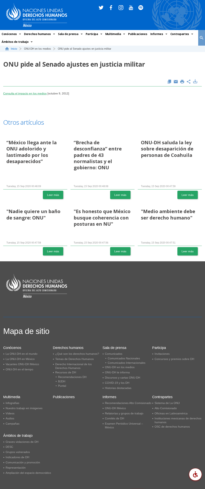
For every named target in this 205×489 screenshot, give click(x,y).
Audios (10, 418)
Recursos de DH (65, 372)
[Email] (176, 82)
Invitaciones (162, 353)
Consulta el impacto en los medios (25, 93)
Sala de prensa (68, 34)
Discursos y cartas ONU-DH (122, 377)
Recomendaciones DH (72, 377)
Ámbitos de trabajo (15, 42)
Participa (92, 34)
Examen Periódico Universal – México (124, 425)
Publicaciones (137, 34)
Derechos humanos (37, 34)
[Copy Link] (169, 82)
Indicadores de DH (17, 457)
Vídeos (10, 413)
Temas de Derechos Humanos (74, 359)
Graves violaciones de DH (22, 441)
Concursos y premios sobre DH (174, 359)
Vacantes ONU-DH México (22, 364)
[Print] (182, 82)
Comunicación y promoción (23, 462)
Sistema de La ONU (167, 403)
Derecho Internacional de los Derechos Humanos (73, 366)
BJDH (61, 381)
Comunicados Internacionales (126, 362)
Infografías (12, 403)
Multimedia (113, 34)
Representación (16, 467)
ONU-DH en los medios (120, 367)
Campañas (12, 423)
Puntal (62, 385)
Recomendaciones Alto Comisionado (128, 403)
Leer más (53, 194)
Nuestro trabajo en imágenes (24, 408)
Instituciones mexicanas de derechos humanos (178, 420)
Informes (156, 34)
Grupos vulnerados (18, 452)
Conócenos (9, 34)
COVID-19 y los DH (117, 382)
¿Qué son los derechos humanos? (77, 353)
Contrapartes (179, 34)
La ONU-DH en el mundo (21, 353)
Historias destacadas (118, 388)
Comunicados (113, 353)
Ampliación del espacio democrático (28, 472)
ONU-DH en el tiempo (19, 369)
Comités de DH (114, 418)
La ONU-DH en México (20, 359)
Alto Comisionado (166, 408)
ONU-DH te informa (117, 372)
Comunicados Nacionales (124, 358)
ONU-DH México (115, 408)
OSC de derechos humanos (172, 426)
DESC (9, 446)
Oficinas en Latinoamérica (171, 413)
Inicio (14, 48)
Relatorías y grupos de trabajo (124, 413)
